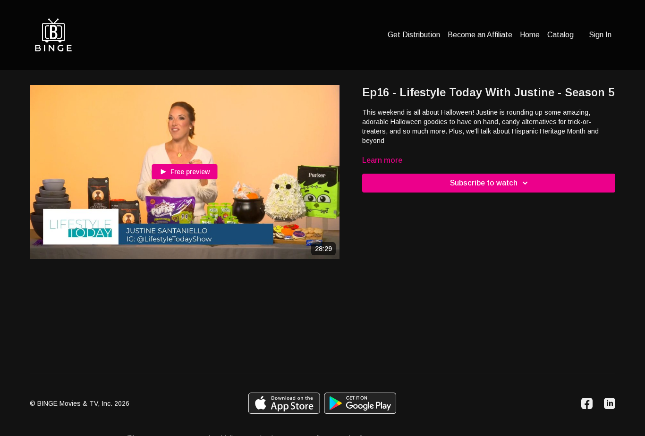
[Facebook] (587, 403)
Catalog (560, 35)
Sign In (600, 35)
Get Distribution (414, 35)
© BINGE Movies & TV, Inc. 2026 (79, 403)
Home (530, 35)
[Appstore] (284, 403)
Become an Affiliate (480, 35)
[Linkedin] (609, 403)
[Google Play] (360, 403)
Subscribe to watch (484, 183)
